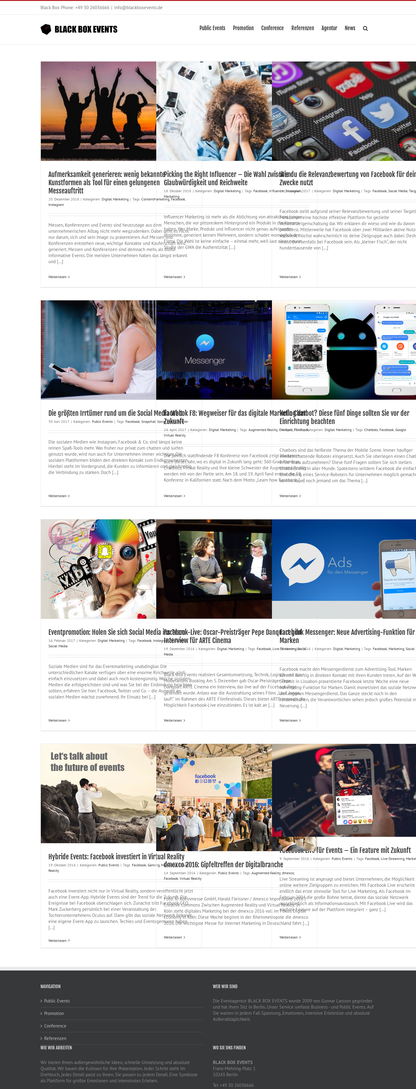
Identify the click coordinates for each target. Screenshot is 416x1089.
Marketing (171, 196)
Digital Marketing (115, 199)
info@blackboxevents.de (138, 7)
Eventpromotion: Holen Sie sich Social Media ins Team (116, 632)
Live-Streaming (392, 858)
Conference (55, 1026)
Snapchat (148, 421)
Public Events (102, 421)
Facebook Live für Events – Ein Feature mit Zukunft (345, 850)
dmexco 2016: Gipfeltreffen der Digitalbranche (223, 865)
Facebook (260, 191)
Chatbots (371, 429)
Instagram (56, 204)
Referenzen (55, 1038)
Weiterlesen (57, 276)
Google (400, 429)
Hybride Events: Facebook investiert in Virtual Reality (116, 857)
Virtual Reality (175, 435)
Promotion (54, 1013)
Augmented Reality (263, 429)
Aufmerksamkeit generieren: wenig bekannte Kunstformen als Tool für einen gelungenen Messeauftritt (106, 182)
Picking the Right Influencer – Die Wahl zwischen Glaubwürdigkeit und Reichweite (227, 178)
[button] (365, 28)
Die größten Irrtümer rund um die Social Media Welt (115, 413)
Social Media (397, 191)
